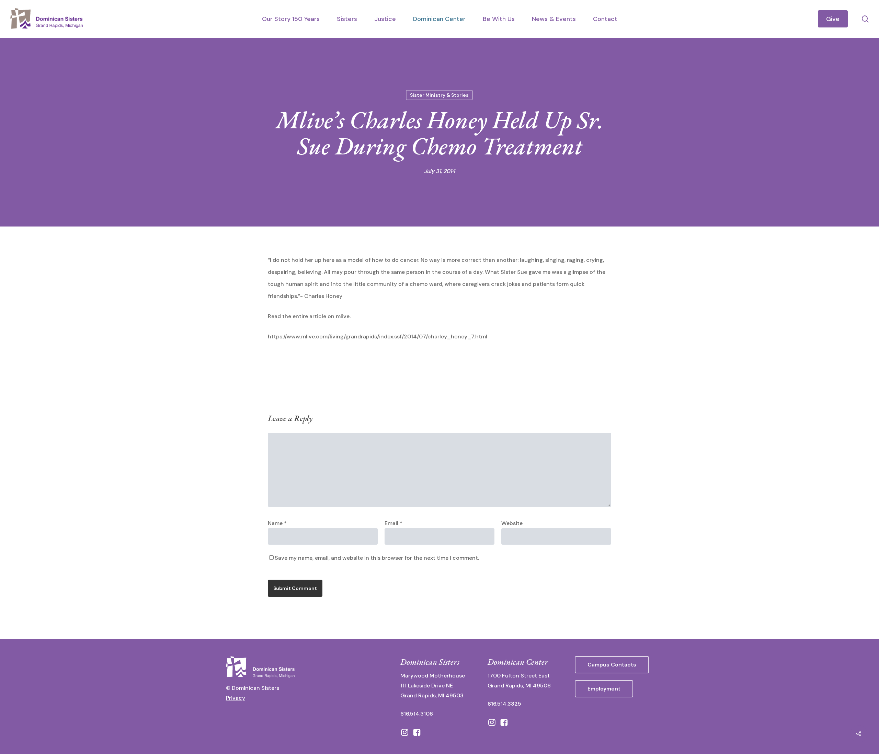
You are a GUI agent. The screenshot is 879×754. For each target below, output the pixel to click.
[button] (612, 664)
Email (393, 523)
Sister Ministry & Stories (439, 95)
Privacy (235, 697)
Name (277, 523)
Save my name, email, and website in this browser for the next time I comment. (377, 557)
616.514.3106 (416, 713)
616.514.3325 (504, 703)
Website (512, 523)
